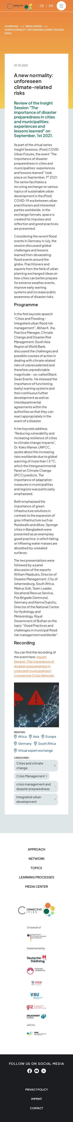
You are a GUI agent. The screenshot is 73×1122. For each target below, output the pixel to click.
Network (37, 859)
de (42, 6)
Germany (25, 743)
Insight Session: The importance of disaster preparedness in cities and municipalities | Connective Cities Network (34, 666)
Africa (22, 736)
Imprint (36, 1098)
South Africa (47, 743)
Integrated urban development (28, 799)
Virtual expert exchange (35, 750)
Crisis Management (30, 776)
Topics (37, 868)
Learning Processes (36, 877)
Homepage (11, 26)
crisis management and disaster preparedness (33, 786)
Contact (36, 1108)
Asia (36, 736)
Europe (51, 736)
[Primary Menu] (61, 5)
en (51, 6)
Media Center (33, 26)
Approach (36, 849)
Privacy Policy (36, 1089)
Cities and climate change (29, 765)
